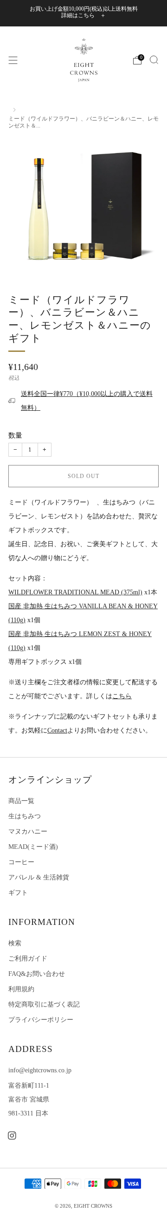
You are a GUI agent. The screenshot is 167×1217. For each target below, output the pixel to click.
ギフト (18, 892)
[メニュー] (13, 60)
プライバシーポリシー (40, 1019)
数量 (15, 435)
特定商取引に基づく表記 (44, 1004)
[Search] (154, 59)
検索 (14, 943)
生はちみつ (24, 816)
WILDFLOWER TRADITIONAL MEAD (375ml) (75, 592)
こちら (122, 696)
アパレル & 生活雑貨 (38, 877)
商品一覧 (21, 800)
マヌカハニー (27, 831)
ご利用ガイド (27, 958)
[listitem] (83, 13)
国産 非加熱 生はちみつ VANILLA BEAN (68, 606)
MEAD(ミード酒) (33, 846)
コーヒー (21, 862)
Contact (57, 730)
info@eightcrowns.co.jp (39, 1070)
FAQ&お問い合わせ (36, 973)
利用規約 (21, 989)
